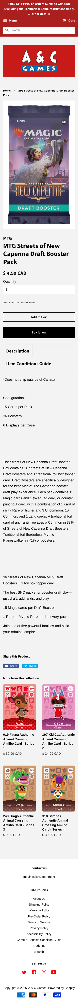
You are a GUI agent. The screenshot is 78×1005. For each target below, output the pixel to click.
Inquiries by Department (39, 876)
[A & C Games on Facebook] (34, 973)
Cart (71, 21)
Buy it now (39, 332)
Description (17, 351)
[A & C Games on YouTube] (53, 973)
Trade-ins (39, 945)
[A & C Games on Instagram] (44, 973)
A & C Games (37, 988)
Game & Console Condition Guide (39, 939)
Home (7, 90)
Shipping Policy (39, 904)
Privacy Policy (39, 928)
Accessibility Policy (39, 934)
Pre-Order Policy (39, 916)
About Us (39, 898)
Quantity (9, 282)
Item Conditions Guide (28, 364)
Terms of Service (39, 922)
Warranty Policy (39, 910)
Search (39, 951)
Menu (12, 20)
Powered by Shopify (61, 988)
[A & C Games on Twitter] (24, 973)
